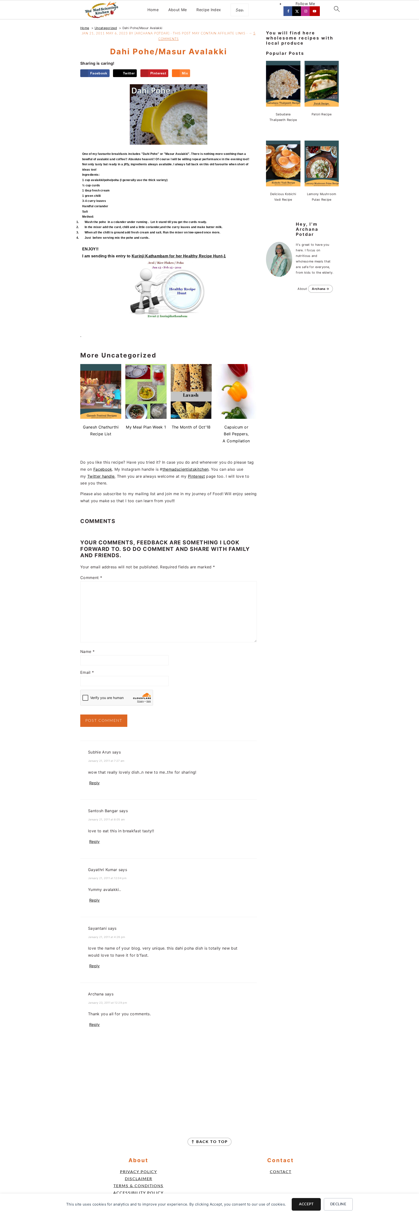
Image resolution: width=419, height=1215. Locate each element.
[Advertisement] (168, 1079)
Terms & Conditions (138, 1186)
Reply (94, 782)
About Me (177, 10)
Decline (338, 1204)
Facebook (102, 469)
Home (153, 10)
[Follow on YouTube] (315, 11)
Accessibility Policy (138, 1193)
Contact (280, 1172)
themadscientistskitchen (185, 469)
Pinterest (196, 476)
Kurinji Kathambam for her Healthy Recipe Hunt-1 (179, 256)
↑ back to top (209, 1142)
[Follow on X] (297, 11)
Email (87, 672)
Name (87, 651)
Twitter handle (100, 476)
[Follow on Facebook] (289, 11)
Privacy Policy (138, 1172)
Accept (306, 1204)
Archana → (320, 289)
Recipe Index (208, 10)
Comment (91, 577)
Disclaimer (138, 1179)
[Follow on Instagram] (306, 11)
